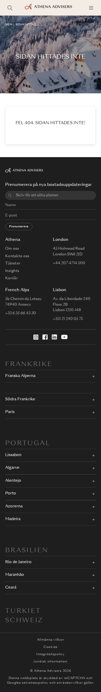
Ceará (10, 588)
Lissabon (13, 455)
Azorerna (14, 506)
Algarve (12, 468)
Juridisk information (50, 661)
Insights (12, 271)
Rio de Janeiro (18, 562)
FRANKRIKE (28, 364)
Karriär (11, 278)
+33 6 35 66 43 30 (20, 313)
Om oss (12, 248)
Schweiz (24, 621)
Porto (10, 493)
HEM (9, 24)
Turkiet (23, 611)
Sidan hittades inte (31, 24)
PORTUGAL (27, 444)
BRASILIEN (26, 551)
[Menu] (91, 8)
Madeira (12, 519)
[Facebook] (45, 337)
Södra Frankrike (20, 399)
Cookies (50, 647)
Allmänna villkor (50, 639)
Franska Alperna (20, 376)
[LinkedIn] (54, 337)
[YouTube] (64, 337)
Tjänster (12, 263)
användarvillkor (70, 682)
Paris (10, 412)
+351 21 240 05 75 (68, 319)
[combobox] (54, 195)
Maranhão (14, 575)
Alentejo (13, 481)
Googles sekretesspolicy (28, 682)
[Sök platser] (10, 8)
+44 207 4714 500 (69, 263)
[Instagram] (36, 337)
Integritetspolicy (50, 654)
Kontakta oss (17, 256)
